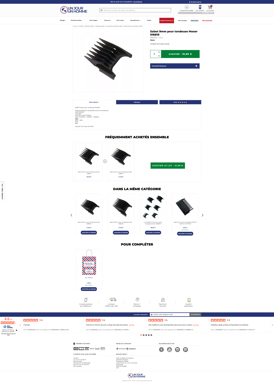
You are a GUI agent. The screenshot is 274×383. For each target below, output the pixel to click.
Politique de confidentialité (81, 363)
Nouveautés (207, 21)
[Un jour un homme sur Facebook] (161, 349)
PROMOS (194, 21)
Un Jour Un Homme (79, 359)
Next (202, 215)
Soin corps (120, 20)
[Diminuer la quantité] (159, 56)
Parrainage (119, 364)
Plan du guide (77, 361)
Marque (137, 102)
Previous (71, 215)
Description (93, 102)
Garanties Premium (122, 359)
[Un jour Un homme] (74, 10)
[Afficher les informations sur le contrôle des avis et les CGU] (16, 330)
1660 (76, 118)
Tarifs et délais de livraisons (125, 358)
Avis (175, 102)
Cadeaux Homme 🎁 (166, 20)
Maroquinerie (134, 20)
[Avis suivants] (272, 324)
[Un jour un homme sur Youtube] (169, 349)
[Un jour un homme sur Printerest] (185, 349)
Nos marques (182, 20)
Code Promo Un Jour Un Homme (126, 363)
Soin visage (93, 20)
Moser (152, 40)
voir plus (131, 325)
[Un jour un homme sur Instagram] (177, 349)
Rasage (62, 20)
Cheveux (107, 20)
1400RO (82, 117)
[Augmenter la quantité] (159, 52)
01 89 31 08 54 (196, 2)
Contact (75, 358)
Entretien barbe (76, 20)
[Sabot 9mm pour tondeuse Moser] (108, 60)
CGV (117, 368)
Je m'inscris (195, 314)
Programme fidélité (122, 361)
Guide (149, 20)
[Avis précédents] (20, 324)
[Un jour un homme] (137, 375)
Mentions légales (121, 366)
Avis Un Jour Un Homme (81, 364)
